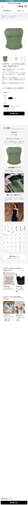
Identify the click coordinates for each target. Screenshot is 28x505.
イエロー (6, 108)
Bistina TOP (3, 15)
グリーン (13, 108)
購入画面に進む (14, 113)
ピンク (18, 106)
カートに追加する (14, 117)
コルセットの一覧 (12, 15)
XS (5, 98)
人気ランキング (20, 10)
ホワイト (6, 106)
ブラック (13, 106)
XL (5, 100)
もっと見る (22, 269)
